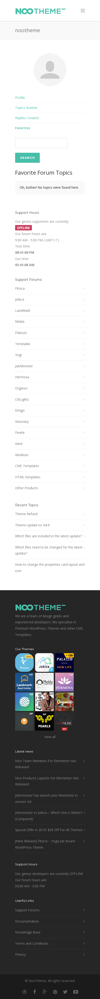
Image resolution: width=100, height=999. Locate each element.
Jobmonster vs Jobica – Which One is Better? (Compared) (48, 815)
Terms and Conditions (31, 943)
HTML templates (27, 477)
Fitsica (20, 288)
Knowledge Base (27, 932)
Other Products (26, 488)
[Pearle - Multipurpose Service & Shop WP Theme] (44, 722)
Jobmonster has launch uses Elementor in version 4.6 (46, 798)
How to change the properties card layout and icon (49, 567)
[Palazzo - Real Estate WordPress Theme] (64, 663)
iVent (19, 443)
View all (50, 737)
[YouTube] (75, 991)
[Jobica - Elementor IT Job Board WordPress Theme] (44, 663)
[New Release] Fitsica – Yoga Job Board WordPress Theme (45, 844)
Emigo (20, 410)
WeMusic (22, 455)
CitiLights (22, 399)
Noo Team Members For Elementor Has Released (45, 764)
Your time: (22, 246)
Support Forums (27, 910)
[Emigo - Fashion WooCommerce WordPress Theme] (44, 702)
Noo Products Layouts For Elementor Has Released (47, 781)
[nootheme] (50, 89)
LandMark (22, 310)
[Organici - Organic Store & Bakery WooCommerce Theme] (64, 702)
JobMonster (24, 366)
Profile (20, 97)
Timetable (22, 344)
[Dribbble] (24, 991)
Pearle (20, 432)
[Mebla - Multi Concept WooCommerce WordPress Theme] (44, 683)
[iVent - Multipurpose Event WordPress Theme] (24, 722)
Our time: (22, 259)
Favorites (22, 128)
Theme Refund (26, 514)
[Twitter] (65, 991)
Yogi (18, 355)
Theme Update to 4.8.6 (32, 525)
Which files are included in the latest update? (48, 536)
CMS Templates (27, 466)
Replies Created (27, 118)
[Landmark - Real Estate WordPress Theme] (24, 683)
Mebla (19, 321)
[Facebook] (34, 991)
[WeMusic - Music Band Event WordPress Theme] (64, 722)
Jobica (19, 299)
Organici (21, 388)
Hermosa (22, 377)
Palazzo (21, 332)
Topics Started (26, 107)
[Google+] (45, 991)
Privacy (20, 954)
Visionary (22, 421)
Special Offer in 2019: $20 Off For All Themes (49, 830)
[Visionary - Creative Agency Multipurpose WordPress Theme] (24, 702)
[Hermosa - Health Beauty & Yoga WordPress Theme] (64, 683)
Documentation (27, 921)
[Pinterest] (55, 991)
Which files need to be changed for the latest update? (49, 550)
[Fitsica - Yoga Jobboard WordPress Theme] (24, 663)
